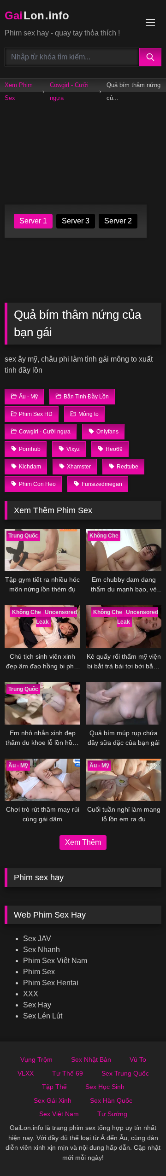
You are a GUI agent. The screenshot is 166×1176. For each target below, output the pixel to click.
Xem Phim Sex (19, 91)
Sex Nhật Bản (91, 1059)
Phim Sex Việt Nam (55, 961)
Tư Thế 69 (67, 1073)
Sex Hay (37, 1005)
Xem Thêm (83, 842)
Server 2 (118, 221)
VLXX (26, 1073)
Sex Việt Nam (59, 1113)
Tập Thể (54, 1086)
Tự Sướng (112, 1113)
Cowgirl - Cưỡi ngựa (69, 91)
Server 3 (75, 221)
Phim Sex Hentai (50, 983)
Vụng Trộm (36, 1059)
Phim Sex (39, 972)
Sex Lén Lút (42, 1016)
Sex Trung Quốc (125, 1073)
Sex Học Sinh (105, 1086)
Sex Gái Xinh (52, 1100)
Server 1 (33, 221)
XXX (30, 994)
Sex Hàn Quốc (111, 1100)
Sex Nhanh (41, 950)
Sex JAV (37, 938)
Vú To (138, 1059)
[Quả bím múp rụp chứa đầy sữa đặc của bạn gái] (123, 703)
